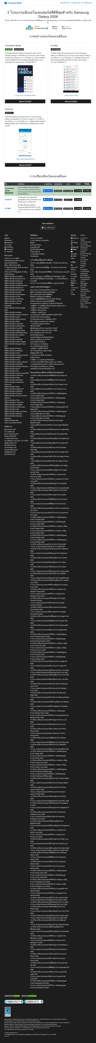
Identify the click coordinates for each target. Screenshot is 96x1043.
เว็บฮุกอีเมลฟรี (35, 247)
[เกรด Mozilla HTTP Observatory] (28, 996)
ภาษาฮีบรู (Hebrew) (83, 264)
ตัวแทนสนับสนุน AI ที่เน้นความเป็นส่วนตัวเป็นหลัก (46, 303)
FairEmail (8, 199)
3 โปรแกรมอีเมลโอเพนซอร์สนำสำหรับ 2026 (47, 546)
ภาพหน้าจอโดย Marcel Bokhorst (25, 159)
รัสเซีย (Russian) (85, 291)
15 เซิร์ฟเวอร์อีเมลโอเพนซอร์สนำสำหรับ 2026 (48, 544)
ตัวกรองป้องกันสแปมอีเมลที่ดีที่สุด (41, 294)
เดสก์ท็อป (9, 247)
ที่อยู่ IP (32, 242)
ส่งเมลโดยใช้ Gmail (10, 263)
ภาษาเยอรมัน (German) (84, 260)
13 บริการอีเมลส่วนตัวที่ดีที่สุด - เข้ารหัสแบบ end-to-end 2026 (48, 268)
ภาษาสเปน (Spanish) (83, 294)
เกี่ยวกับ (73, 269)
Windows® (8, 240)
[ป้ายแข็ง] (7, 1011)
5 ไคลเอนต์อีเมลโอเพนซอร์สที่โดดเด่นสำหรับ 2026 (49, 435)
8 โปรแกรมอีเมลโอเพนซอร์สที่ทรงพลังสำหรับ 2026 (48, 496)
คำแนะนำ (8, 255)
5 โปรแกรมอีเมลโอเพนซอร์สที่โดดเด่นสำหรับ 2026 (48, 918)
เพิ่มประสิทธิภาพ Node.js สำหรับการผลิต (43, 330)
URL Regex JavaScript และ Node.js (42, 366)
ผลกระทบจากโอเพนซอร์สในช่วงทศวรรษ (43, 290)
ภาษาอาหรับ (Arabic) (83, 239)
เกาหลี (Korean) (85, 279)
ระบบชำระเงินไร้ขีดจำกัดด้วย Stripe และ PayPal (46, 362)
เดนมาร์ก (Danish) (85, 246)
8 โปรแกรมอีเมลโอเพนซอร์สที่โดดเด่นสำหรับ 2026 (48, 554)
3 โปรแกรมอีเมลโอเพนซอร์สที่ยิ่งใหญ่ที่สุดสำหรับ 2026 (49, 932)
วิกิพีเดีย (87, 191)
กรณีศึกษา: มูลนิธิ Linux (38, 312)
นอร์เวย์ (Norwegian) (84, 282)
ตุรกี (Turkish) (84, 301)
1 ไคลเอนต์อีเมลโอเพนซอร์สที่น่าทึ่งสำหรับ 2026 (49, 462)
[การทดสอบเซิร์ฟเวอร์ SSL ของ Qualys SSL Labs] (12, 996)
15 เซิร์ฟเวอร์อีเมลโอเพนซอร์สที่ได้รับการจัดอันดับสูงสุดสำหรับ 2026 (48, 394)
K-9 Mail (7, 208)
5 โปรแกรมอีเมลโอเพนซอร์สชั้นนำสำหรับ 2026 (49, 514)
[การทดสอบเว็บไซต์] (14, 1001)
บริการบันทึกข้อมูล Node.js (39, 346)
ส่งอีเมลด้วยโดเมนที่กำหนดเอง (14, 260)
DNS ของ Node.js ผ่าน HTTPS (40, 339)
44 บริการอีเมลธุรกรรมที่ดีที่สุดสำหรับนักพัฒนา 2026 (47, 276)
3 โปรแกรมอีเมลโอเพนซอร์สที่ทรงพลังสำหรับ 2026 (48, 613)
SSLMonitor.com (9, 454)
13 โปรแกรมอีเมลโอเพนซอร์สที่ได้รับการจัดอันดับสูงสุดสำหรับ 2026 (48, 541)
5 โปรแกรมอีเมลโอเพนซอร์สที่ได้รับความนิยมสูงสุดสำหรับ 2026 (49, 716)
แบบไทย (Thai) (84, 299)
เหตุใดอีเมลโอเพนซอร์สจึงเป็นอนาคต (42, 369)
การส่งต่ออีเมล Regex (37, 254)
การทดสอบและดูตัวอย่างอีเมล (40, 324)
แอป (6, 235)
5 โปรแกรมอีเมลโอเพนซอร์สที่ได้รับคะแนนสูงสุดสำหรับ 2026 (48, 894)
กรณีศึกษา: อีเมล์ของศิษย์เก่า (39, 308)
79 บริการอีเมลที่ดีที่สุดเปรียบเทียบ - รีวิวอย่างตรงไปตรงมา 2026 (49, 264)
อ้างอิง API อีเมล (35, 245)
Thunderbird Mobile (9, 189)
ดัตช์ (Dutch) (84, 248)
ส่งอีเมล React (35, 357)
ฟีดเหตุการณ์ (74, 266)
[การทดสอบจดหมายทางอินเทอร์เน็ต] (33, 1001)
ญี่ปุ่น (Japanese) (85, 277)
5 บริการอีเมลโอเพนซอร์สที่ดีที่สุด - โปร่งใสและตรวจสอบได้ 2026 (49, 273)
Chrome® (9, 249)
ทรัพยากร (8, 426)
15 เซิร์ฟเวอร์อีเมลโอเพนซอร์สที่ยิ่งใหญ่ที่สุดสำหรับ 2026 (49, 466)
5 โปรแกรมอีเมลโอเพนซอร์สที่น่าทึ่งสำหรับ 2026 (49, 698)
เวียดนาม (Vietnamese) (84, 306)
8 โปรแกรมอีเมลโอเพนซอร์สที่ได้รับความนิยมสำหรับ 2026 (49, 480)
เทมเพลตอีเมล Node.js (37, 342)
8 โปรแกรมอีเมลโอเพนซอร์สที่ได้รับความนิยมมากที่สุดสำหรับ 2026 (48, 532)
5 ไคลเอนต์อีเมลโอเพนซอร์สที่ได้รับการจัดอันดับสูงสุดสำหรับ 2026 (47, 417)
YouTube (74, 254)
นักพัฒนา (34, 235)
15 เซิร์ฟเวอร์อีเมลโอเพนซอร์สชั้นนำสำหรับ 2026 (49, 385)
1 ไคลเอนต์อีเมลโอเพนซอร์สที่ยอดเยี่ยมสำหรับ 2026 (49, 444)
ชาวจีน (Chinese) (85, 242)
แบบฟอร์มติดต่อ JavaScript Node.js (42, 337)
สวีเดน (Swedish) (85, 297)
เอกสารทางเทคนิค (36, 238)
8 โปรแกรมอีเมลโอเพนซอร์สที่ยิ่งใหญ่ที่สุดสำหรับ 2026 (49, 586)
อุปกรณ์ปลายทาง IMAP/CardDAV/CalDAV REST (46, 315)
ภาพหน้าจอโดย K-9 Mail (71, 95)
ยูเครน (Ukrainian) (85, 303)
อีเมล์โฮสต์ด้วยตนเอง (37, 249)
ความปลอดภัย (73, 273)
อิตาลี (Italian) (84, 275)
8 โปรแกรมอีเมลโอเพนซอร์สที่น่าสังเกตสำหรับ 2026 (48, 689)
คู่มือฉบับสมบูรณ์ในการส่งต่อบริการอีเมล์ (43, 328)
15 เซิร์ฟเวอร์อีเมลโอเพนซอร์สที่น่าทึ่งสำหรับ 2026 (49, 457)
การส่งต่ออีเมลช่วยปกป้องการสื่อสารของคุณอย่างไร (47, 364)
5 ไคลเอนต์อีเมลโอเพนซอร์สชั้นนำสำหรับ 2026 (49, 426)
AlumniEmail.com (10, 445)
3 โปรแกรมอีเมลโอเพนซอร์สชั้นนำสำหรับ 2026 (48, 631)
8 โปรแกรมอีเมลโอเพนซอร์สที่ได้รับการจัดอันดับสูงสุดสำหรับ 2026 (48, 523)
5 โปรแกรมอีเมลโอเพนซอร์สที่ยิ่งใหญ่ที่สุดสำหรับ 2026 (48, 471)
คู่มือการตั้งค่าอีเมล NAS (12, 265)
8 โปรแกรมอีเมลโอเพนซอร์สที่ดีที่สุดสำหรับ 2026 (49, 968)
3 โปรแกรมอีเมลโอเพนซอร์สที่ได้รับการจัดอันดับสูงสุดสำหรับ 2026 (48, 876)
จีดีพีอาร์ (73, 283)
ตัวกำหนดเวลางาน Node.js (39, 344)
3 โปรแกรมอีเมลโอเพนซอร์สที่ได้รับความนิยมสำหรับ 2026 (47, 941)
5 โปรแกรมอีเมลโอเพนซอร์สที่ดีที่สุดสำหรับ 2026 (48, 505)
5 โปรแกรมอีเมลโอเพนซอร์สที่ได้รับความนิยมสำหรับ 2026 (47, 595)
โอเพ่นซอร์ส (34, 256)
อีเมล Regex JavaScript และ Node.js (42, 321)
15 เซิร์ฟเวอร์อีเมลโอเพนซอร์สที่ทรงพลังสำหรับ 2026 (48, 491)
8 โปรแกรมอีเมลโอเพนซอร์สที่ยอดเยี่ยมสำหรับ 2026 (48, 563)
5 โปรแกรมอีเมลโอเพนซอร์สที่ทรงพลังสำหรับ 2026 (49, 850)
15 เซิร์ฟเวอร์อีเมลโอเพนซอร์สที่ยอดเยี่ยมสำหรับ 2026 (49, 439)
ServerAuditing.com (11, 450)
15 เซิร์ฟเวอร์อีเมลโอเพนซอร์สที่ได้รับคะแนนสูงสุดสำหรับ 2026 (49, 889)
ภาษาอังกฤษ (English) (83, 251)
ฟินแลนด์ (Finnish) (85, 254)
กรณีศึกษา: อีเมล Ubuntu (38, 310)
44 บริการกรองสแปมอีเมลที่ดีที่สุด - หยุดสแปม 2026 (47, 283)
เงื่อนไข (73, 281)
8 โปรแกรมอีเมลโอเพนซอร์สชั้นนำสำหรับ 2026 (49, 749)
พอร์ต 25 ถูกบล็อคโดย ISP (13, 423)
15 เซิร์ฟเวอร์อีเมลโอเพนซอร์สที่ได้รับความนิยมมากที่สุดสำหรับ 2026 (48, 527)
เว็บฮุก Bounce (35, 251)
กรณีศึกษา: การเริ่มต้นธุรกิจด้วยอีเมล (42, 360)
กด (72, 292)
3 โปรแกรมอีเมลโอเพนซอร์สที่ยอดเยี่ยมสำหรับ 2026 (49, 912)
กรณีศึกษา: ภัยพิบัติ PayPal (39, 348)
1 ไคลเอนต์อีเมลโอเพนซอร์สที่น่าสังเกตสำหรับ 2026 (49, 453)
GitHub (75, 242)
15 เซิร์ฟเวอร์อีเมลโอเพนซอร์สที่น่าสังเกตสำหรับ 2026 (48, 448)
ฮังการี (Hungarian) (83, 268)
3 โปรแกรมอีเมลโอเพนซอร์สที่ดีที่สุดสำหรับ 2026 (49, 622)
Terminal (9, 251)
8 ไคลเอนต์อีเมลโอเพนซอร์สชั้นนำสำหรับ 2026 (48, 390)
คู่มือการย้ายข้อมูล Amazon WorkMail (42, 292)
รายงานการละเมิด (75, 288)
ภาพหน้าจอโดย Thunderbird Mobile (25, 95)
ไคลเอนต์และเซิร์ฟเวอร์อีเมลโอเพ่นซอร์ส (46, 372)
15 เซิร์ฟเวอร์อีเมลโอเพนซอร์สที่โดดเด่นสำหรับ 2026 (49, 430)
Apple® (6, 238)
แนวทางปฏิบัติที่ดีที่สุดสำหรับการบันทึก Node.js (45, 299)
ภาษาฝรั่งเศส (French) (84, 257)
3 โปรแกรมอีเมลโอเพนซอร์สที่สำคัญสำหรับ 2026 (49, 488)
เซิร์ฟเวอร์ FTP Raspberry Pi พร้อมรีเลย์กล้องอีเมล (15, 273)
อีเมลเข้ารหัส (64, 3)
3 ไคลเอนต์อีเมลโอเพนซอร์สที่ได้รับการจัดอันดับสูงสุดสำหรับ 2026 (47, 399)
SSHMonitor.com (10, 452)
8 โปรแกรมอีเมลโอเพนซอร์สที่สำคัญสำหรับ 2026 (48, 725)
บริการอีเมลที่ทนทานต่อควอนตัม (41, 351)
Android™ (9, 242)
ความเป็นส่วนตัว (75, 3)
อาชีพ (73, 294)
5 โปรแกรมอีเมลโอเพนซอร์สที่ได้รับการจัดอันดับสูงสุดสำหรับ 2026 (48, 640)
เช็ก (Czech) (84, 244)
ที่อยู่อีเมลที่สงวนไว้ (10, 443)
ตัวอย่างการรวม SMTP (12, 258)
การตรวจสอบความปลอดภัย (39, 240)
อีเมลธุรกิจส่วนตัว (10, 429)
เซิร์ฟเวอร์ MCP (35, 326)
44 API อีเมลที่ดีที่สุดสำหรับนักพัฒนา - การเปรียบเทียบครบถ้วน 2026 (49, 279)
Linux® (8, 245)
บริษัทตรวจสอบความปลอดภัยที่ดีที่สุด (42, 301)
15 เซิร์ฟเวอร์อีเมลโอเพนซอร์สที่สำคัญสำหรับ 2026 (48, 484)
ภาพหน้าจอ (48, 191)
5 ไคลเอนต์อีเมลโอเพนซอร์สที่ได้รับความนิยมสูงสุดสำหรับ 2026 (49, 408)
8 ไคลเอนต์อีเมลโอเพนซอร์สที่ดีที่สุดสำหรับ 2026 (48, 381)
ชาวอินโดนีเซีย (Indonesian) (84, 272)
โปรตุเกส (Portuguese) (84, 288)
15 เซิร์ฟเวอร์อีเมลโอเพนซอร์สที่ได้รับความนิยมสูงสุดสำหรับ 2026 (47, 403)
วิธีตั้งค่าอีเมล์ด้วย (13, 276)
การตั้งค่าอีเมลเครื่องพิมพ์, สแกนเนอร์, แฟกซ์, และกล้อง (16, 268)
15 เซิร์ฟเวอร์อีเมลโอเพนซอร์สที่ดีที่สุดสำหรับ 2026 (48, 376)
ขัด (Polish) (83, 285)
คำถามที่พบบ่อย (86, 3)
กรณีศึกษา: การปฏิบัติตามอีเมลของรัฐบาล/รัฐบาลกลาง (48, 305)
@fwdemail (74, 247)
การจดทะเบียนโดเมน (11, 438)
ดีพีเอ (72, 285)
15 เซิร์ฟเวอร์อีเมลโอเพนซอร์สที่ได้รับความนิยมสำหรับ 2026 (48, 475)
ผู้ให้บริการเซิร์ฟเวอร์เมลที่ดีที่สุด (40, 296)
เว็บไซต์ (77, 191)
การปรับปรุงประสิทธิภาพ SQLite (41, 355)
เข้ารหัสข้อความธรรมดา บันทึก (16, 441)
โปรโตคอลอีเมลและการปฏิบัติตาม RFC (43, 319)
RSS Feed (73, 257)
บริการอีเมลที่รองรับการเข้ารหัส (40, 333)
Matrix (75, 249)
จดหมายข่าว (75, 239)
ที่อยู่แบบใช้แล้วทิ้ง (10, 436)
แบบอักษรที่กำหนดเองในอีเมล (40, 317)
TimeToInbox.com (10, 447)
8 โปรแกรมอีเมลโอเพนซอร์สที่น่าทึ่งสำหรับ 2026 (49, 578)
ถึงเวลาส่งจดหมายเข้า (11, 434)
